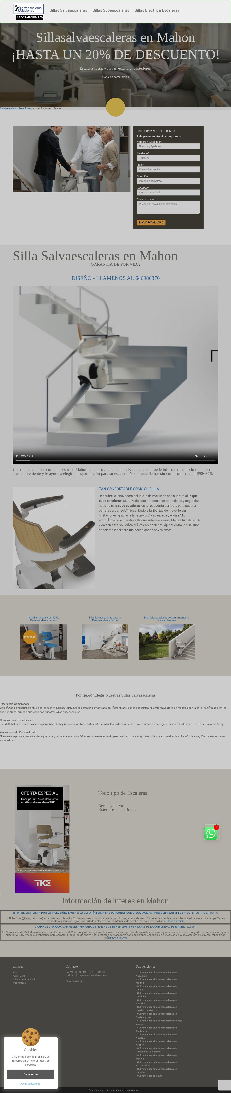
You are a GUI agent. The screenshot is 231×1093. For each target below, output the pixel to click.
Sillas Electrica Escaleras (157, 10)
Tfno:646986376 (30, 17)
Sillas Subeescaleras (111, 10)
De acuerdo (31, 1074)
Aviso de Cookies (30, 1083)
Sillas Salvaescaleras (68, 10)
